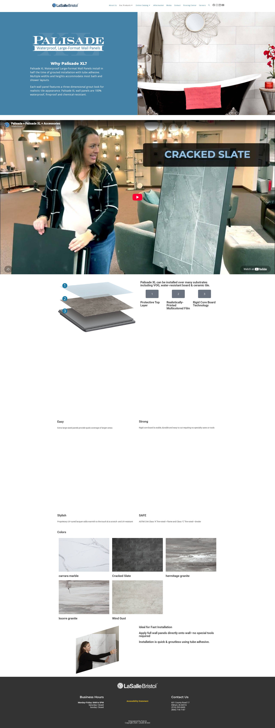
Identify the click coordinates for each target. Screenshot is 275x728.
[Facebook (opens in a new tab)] (213, 5)
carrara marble (68, 576)
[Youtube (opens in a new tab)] (223, 5)
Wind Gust (119, 618)
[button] (152, 294)
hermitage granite (177, 576)
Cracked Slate (121, 576)
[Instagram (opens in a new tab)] (216, 5)
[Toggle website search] (209, 5)
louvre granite (68, 618)
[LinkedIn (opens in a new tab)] (219, 5)
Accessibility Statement (137, 701)
